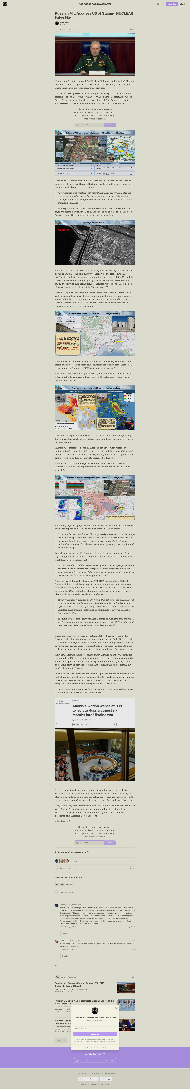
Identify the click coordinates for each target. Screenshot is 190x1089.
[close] (116, 1008)
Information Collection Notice (94, 1041)
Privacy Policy (111, 1041)
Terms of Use (105, 1039)
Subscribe (95, 1034)
